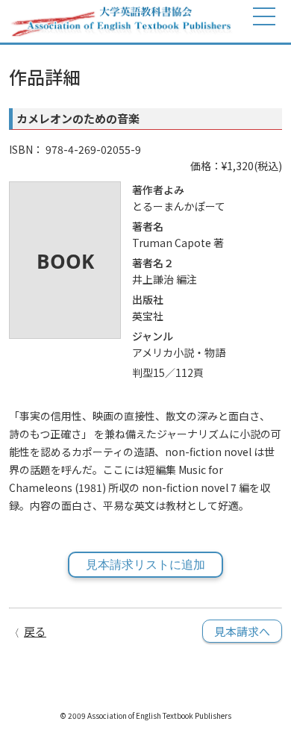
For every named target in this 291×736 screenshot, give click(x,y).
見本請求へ (242, 631)
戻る (35, 631)
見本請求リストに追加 (145, 564)
